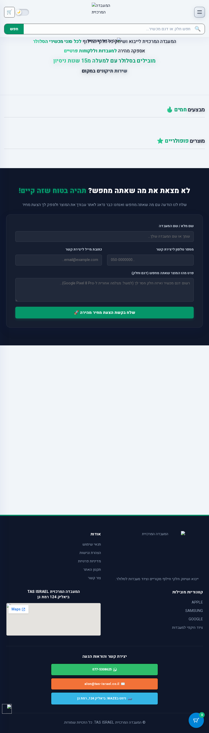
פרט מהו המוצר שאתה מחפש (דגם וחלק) (163, 273)
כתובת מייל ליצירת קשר (84, 249)
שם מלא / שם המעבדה (176, 226)
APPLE (197, 602)
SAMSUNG (194, 610)
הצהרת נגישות (90, 552)
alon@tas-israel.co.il (104, 683)
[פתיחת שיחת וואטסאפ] (7, 709)
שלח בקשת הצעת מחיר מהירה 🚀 (104, 313)
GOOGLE (196, 619)
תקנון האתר (92, 569)
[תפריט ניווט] (199, 12)
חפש (14, 29)
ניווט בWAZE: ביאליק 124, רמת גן (104, 698)
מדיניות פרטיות (89, 561)
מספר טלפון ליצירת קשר (175, 249)
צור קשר (94, 578)
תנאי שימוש (91, 544)
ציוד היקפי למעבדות (187, 627)
